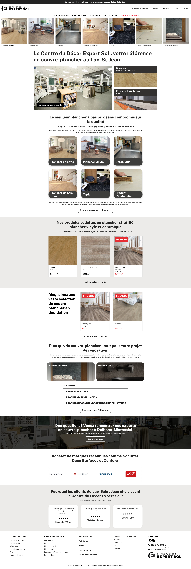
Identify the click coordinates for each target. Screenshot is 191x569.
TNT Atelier (119, 565)
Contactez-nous (95, 439)
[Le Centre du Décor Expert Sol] (15, 8)
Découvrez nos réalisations (95, 410)
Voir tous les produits (95, 282)
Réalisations (166, 8)
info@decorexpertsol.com (158, 549)
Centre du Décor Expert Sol (140, 8)
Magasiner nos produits (50, 105)
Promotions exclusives (95, 336)
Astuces (155, 8)
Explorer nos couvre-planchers (95, 210)
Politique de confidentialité (98, 565)
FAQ (177, 8)
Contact (185, 8)
